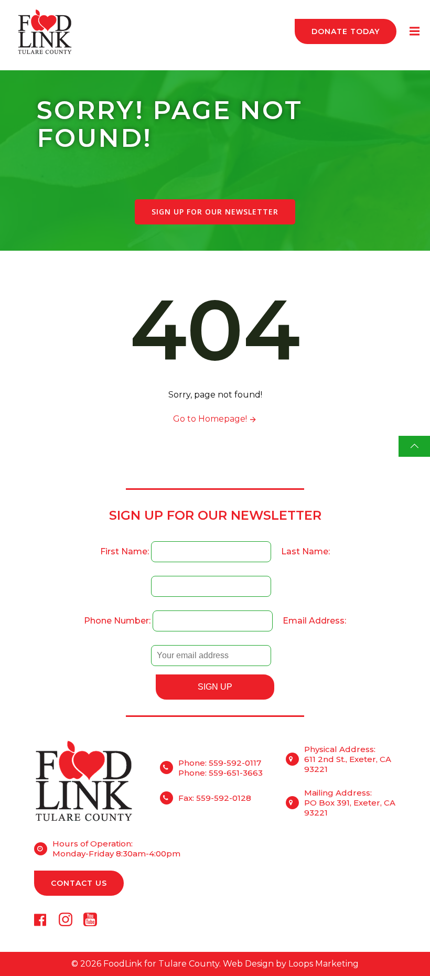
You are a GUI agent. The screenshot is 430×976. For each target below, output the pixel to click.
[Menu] (413, 31)
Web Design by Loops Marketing (291, 964)
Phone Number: (118, 621)
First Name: (125, 551)
